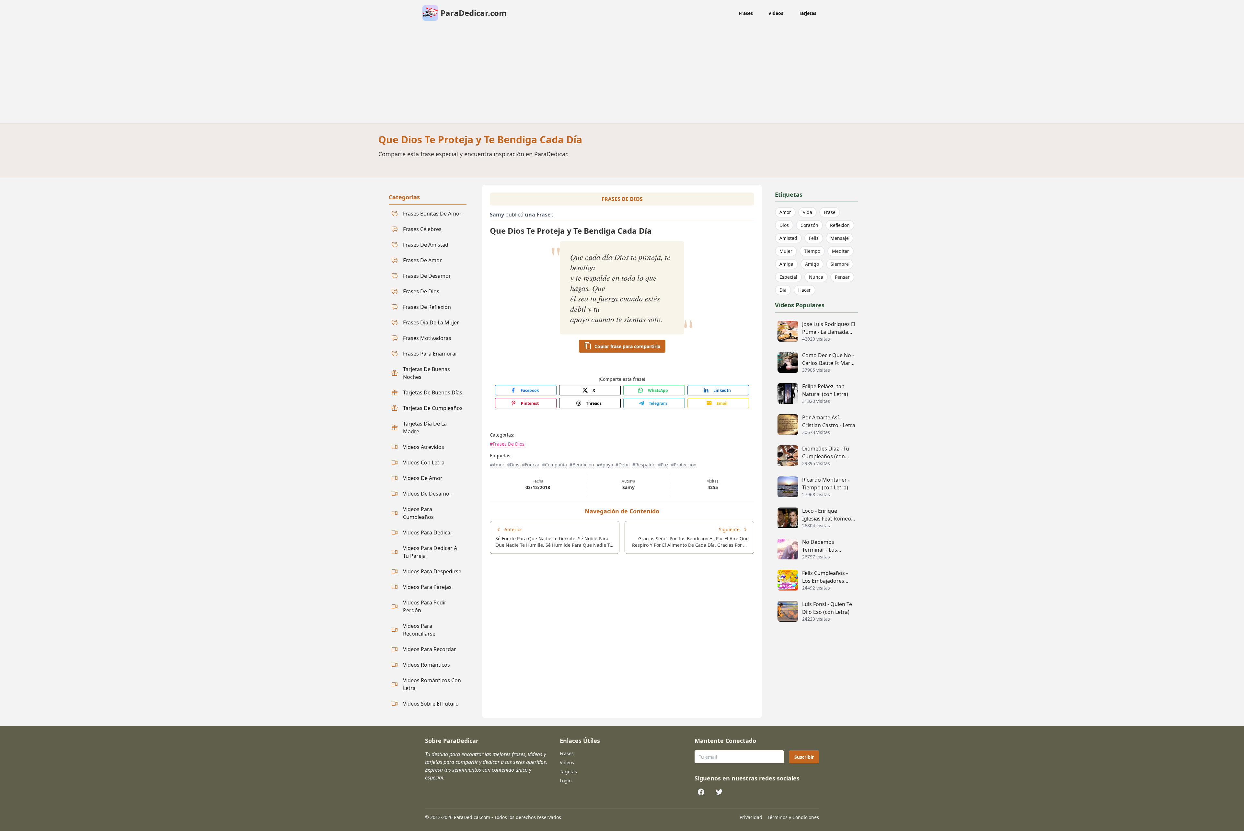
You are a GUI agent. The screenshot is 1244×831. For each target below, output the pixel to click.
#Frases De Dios (507, 444)
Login (566, 781)
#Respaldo (643, 465)
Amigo (812, 264)
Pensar (842, 277)
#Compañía (554, 465)
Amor (785, 212)
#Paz (663, 465)
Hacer (804, 290)
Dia (783, 290)
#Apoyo (605, 465)
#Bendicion (582, 465)
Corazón (809, 225)
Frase (829, 212)
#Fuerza (530, 465)
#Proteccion (684, 465)
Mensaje (839, 238)
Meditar (840, 251)
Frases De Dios (622, 199)
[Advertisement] (622, 74)
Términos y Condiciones (793, 817)
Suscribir (804, 757)
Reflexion (840, 225)
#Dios (513, 465)
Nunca (816, 277)
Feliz (814, 238)
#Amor (497, 465)
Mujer (785, 251)
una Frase (537, 214)
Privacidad (751, 817)
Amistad (788, 238)
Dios (784, 225)
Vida (807, 212)
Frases (746, 13)
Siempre (840, 264)
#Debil (623, 465)
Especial (788, 277)
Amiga (786, 264)
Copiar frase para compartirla (627, 346)
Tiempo (812, 251)
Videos (775, 13)
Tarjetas (807, 13)
